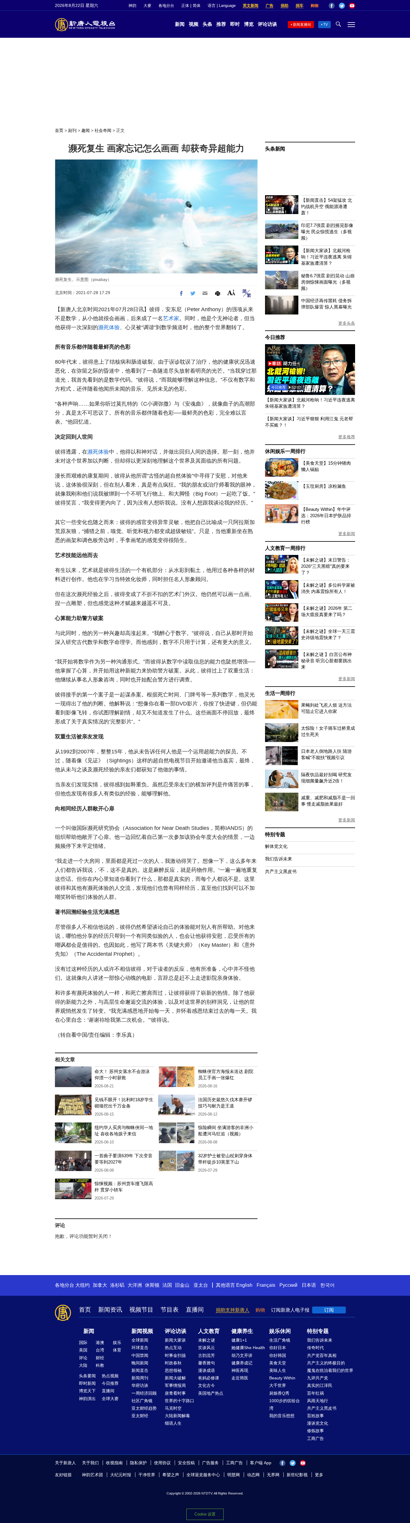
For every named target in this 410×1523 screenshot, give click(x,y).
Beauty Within (282, 1377)
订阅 (329, 1310)
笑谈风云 (206, 1347)
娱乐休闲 (280, 1331)
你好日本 (277, 1347)
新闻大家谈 (175, 1340)
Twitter (342, 6)
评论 (83, 1357)
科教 (100, 1365)
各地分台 (166, 5)
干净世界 (146, 1474)
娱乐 (117, 1342)
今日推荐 (275, 337)
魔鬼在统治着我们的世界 (330, 1370)
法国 (167, 1285)
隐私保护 (138, 1462)
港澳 (100, 1342)
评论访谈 (267, 24)
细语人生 (173, 1423)
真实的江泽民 (319, 1385)
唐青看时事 (175, 1393)
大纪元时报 (120, 1474)
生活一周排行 (280, 693)
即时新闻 (87, 1383)
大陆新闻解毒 (177, 1415)
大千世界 (277, 1385)
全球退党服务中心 (203, 1474)
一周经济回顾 (144, 1393)
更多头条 (346, 323)
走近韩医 (239, 1377)
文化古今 (206, 1385)
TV (325, 24)
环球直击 (139, 1347)
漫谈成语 (206, 1370)
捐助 (284, 5)
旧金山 (182, 1285)
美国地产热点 (210, 1393)
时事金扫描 (175, 1355)
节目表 (170, 1309)
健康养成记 (241, 1363)
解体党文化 (276, 846)
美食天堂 (277, 1363)
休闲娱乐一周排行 (285, 451)
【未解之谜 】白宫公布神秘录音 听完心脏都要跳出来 (326, 660)
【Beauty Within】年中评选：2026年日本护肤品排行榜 (326, 515)
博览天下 (87, 1390)
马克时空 (173, 1408)
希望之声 (170, 1474)
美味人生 (277, 1370)
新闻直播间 (302, 24)
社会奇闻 (103, 130)
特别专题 (275, 834)
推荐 (221, 24)
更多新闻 (346, 533)
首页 (59, 130)
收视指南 (114, 1462)
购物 (314, 5)
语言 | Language (222, 5)
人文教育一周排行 (285, 548)
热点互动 (173, 1347)
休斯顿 (152, 1285)
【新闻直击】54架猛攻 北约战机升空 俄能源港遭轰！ (326, 206)
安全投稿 (186, 1462)
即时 (235, 24)
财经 (100, 1357)
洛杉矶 (117, 1285)
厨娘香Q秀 (279, 1393)
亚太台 (201, 1285)
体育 (117, 1350)
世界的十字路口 (179, 1400)
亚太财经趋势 (144, 1408)
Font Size (231, 292)
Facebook (332, 6)
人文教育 (209, 1331)
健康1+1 (239, 1340)
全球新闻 (139, 1340)
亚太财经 (139, 1415)
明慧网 (233, 1474)
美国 (83, 1350)
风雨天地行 (317, 1400)
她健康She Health (248, 1347)
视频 (193, 24)
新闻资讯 (110, 1309)
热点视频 (110, 1375)
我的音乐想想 (281, 1415)
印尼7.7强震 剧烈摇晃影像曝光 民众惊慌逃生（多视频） (327, 231)
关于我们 (90, 1462)
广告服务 (210, 1462)
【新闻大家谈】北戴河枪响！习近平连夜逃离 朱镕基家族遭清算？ (326, 257)
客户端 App (260, 1462)
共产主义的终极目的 (326, 1363)
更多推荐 (346, 436)
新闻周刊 (139, 1377)
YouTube (352, 6)
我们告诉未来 (278, 858)
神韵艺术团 (92, 1474)
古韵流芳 (206, 1355)
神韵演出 (87, 1398)
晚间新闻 (139, 1363)
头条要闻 (87, 1375)
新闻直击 (139, 1370)
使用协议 (162, 1462)
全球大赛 (110, 1398)
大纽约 (82, 1285)
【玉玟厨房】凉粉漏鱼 (323, 486)
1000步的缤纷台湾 (284, 1404)
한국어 (327, 1285)
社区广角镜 (141, 1400)
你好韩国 (277, 1355)
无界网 (273, 1474)
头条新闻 (275, 149)
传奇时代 (315, 1347)
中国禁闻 (139, 1355)
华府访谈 (139, 1385)
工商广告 (315, 1438)
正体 (185, 5)
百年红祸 (315, 1393)
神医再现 (239, 1370)
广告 (269, 5)
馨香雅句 (206, 1363)
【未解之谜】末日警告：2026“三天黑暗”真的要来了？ (326, 566)
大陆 (83, 1365)
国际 (83, 1342)
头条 (207, 24)
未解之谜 (206, 1340)
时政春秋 (173, 1363)
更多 (319, 1474)
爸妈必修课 (208, 1377)
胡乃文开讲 (241, 1355)
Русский (288, 1285)
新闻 (180, 24)
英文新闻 (250, 5)
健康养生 (242, 1331)
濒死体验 (109, 327)
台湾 (100, 1350)
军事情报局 (175, 1385)
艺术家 (171, 318)
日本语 (309, 1285)
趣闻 (85, 130)
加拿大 (100, 1285)
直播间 (195, 1309)
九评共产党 (317, 1377)
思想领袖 (173, 1370)
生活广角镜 (279, 1340)
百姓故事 (315, 1415)
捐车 (299, 5)
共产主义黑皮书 (281, 871)
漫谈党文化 (317, 1423)
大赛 (147, 5)
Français (266, 1285)
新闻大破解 (175, 1377)
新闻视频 (142, 1331)
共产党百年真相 (321, 1355)
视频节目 (141, 1309)
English (244, 1285)
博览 (249, 24)
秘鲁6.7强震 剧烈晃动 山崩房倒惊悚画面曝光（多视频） (327, 282)
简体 (196, 5)
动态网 (253, 1474)
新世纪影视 (297, 1474)
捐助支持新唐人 (232, 1310)
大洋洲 (135, 1285)
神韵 (132, 5)
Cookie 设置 (205, 1514)
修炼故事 (315, 1430)
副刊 (72, 130)
